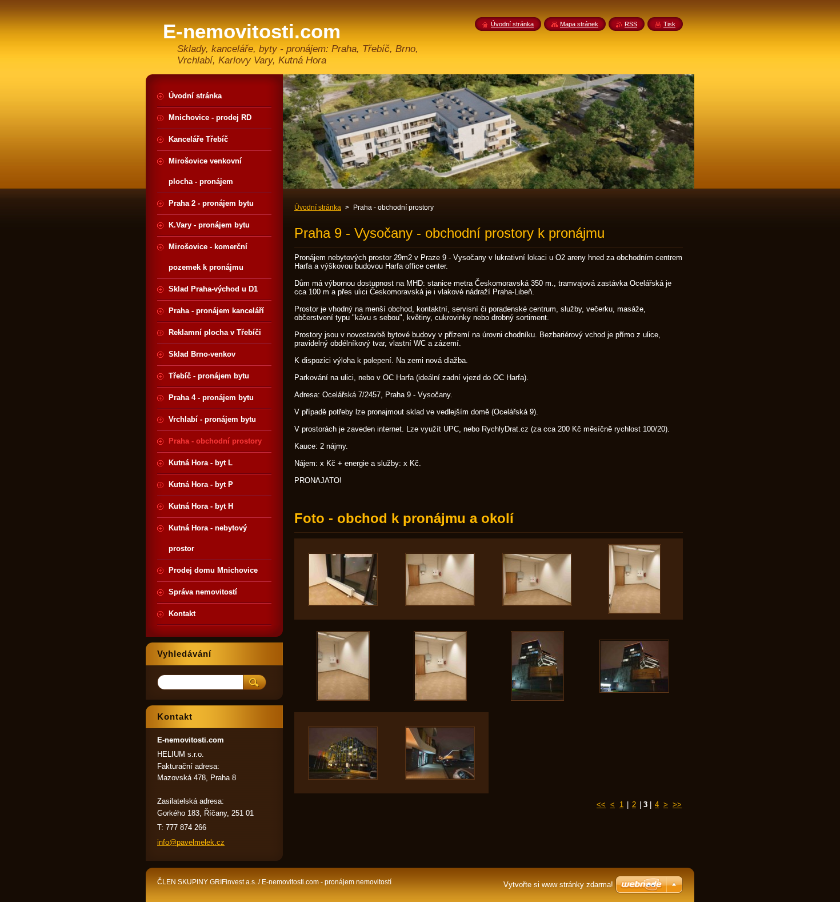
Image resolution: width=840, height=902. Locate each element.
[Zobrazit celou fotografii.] (342, 579)
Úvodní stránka (317, 207)
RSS (631, 24)
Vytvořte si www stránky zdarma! (558, 884)
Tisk (669, 24)
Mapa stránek (579, 24)
